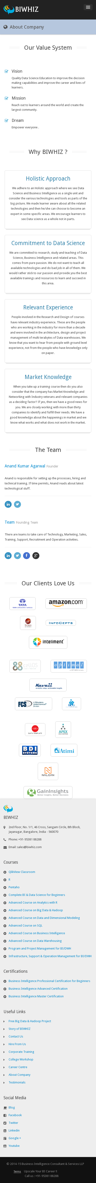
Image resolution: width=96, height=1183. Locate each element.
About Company (19, 1074)
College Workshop (21, 1059)
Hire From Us (17, 1044)
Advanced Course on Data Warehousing (35, 941)
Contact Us (16, 1036)
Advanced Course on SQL (25, 925)
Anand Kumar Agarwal (25, 466)
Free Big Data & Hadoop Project (30, 1021)
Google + (15, 1138)
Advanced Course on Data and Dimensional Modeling (44, 918)
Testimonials (17, 1082)
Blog (12, 1107)
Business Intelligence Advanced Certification (38, 988)
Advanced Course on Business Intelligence (37, 933)
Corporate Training (21, 1051)
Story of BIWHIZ (20, 1029)
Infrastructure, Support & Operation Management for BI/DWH (50, 956)
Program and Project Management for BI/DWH (40, 948)
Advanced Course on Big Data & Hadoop (36, 910)
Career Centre (18, 1067)
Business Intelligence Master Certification (36, 996)
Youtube (14, 1145)
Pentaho (14, 887)
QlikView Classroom (22, 872)
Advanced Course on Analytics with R (33, 902)
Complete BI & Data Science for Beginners (37, 895)
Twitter (13, 1123)
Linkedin (14, 1130)
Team (10, 522)
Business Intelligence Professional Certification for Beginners (49, 981)
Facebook (15, 1115)
